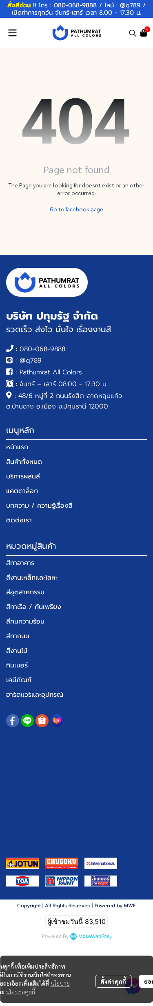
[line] (27, 720)
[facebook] (12, 720)
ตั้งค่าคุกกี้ (113, 981)
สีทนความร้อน (25, 621)
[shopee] (42, 720)
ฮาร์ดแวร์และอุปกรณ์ (34, 695)
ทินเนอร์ (17, 665)
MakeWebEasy (95, 936)
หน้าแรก (17, 447)
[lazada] (56, 720)
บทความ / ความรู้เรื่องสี (39, 506)
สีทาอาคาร (20, 563)
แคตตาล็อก (22, 491)
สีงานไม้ (16, 651)
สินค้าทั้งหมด (24, 462)
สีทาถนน (17, 636)
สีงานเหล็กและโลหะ (32, 577)
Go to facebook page (76, 209)
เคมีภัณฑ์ (18, 680)
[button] (132, 33)
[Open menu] (12, 33)
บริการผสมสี (23, 476)
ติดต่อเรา (19, 520)
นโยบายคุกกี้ (20, 991)
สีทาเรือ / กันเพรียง (33, 607)
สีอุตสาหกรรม (25, 592)
